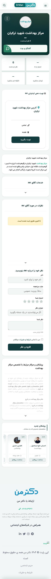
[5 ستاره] (25, 302)
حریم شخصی (27, 566)
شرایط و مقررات (25, 339)
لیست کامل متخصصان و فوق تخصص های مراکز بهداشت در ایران (25, 386)
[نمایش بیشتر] (25, 193)
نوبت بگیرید (25, 139)
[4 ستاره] (29, 302)
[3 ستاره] (33, 302)
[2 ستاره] (37, 302)
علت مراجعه (38, 286)
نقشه (24, 132)
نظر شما (40, 319)
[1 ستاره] (41, 302)
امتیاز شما (39, 298)
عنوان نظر (39, 308)
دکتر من (27, 552)
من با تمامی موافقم (26, 339)
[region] (25, 449)
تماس (24, 125)
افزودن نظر (25, 347)
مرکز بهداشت (41, 163)
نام (42, 275)
